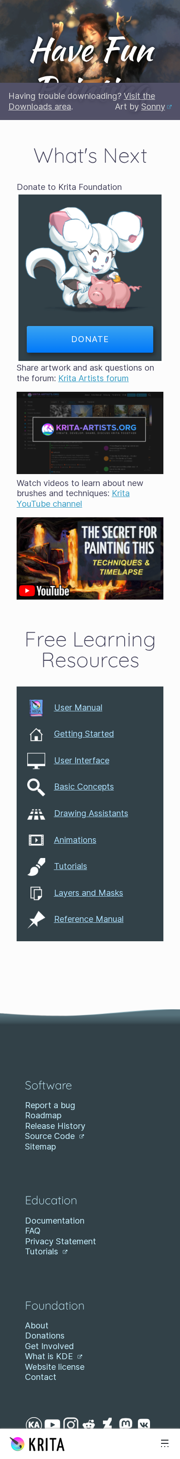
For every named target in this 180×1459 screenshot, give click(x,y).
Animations (75, 840)
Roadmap (43, 1115)
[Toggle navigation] (165, 1444)
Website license (54, 1367)
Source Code (51, 1136)
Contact (40, 1377)
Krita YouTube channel (73, 498)
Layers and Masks (88, 893)
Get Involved (49, 1346)
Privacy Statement (60, 1241)
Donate (90, 339)
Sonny (153, 106)
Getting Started (84, 733)
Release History (55, 1126)
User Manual (78, 707)
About (36, 1325)
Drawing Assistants (91, 813)
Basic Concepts (84, 786)
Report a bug (50, 1105)
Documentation (54, 1220)
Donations (45, 1335)
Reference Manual (89, 919)
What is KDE (50, 1356)
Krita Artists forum (93, 378)
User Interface (81, 760)
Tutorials (70, 866)
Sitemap (40, 1146)
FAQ (33, 1231)
